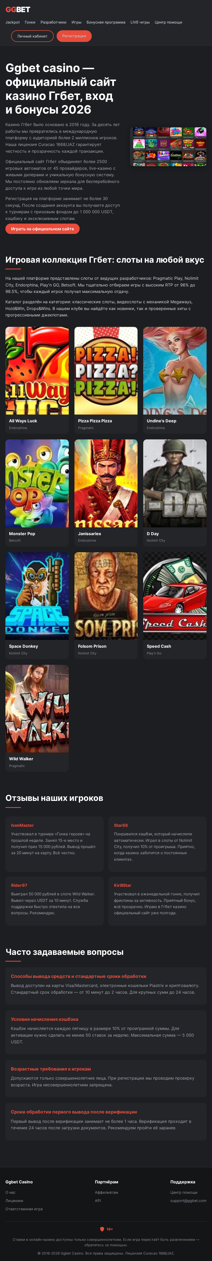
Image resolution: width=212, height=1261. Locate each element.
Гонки (30, 22)
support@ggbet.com (188, 1200)
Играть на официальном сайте (42, 228)
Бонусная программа (106, 22)
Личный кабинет (32, 36)
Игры (76, 22)
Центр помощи (168, 22)
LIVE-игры (140, 22)
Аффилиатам (106, 1192)
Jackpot (12, 22)
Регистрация (74, 36)
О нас (10, 1192)
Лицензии (14, 1200)
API (98, 1200)
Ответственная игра (24, 1209)
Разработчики (53, 22)
